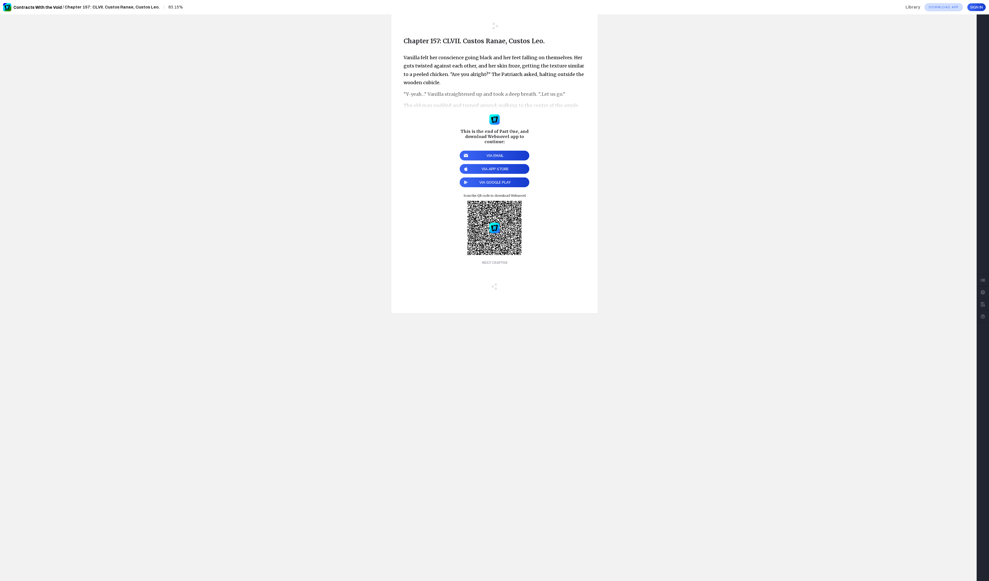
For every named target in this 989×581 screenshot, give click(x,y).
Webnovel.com (7, 7)
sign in (976, 7)
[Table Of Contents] (983, 280)
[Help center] (983, 316)
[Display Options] (983, 292)
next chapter (494, 262)
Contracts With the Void (37, 7)
